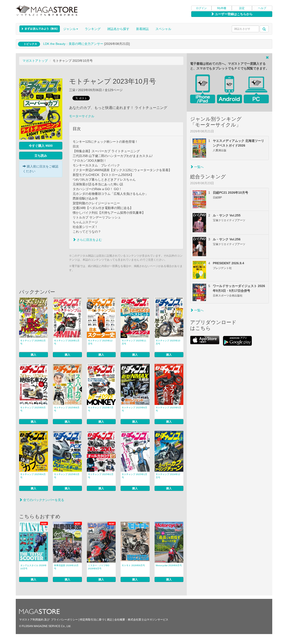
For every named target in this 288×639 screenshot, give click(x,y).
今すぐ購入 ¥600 (41, 145)
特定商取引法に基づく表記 (96, 619)
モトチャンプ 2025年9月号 (33, 409)
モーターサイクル (81, 116)
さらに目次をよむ (89, 239)
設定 (242, 8)
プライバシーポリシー (64, 619)
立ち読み (40, 155)
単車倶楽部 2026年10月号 (66, 567)
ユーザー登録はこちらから (233, 14)
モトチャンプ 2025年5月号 (168, 409)
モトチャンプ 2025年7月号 (100, 409)
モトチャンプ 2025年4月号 (33, 476)
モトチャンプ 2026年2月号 (33, 342)
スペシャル (163, 29)
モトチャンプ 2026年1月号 (66, 342)
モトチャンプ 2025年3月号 (66, 476)
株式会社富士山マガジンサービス (148, 619)
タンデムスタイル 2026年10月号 (33, 567)
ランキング (93, 29)
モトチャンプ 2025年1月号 (134, 476)
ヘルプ (262, 8)
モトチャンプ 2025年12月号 (100, 342)
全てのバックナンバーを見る (43, 500)
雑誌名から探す (118, 29)
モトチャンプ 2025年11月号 (134, 342)
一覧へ (198, 167)
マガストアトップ (35, 60)
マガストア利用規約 (31, 619)
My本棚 (221, 8)
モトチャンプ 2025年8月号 (66, 409)
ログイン (201, 8)
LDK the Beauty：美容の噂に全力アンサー (73, 44)
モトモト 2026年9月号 (133, 565)
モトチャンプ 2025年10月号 (168, 342)
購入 (33, 354)
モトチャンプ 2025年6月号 (134, 409)
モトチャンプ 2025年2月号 (100, 476)
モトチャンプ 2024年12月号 (168, 476)
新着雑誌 (142, 29)
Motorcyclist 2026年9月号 (169, 565)
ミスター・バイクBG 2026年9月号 (98, 567)
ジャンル (69, 29)
